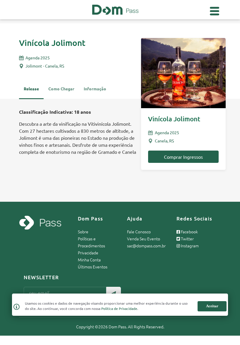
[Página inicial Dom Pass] (115, 9)
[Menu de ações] (214, 11)
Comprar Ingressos (183, 157)
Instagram (189, 246)
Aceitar (212, 306)
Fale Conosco (139, 231)
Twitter (187, 239)
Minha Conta (89, 260)
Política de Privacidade (119, 308)
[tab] (95, 91)
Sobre (83, 231)
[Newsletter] (113, 293)
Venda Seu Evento (143, 239)
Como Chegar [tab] (61, 88)
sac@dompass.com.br (146, 246)
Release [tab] (31, 88)
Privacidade (88, 253)
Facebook (189, 231)
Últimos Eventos (92, 267)
